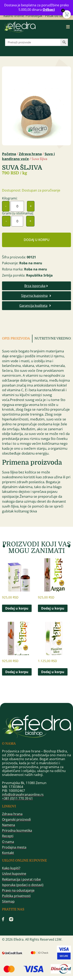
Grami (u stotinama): (18, 213)
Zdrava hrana (30, 153)
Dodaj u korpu (36, 240)
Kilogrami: (9, 198)
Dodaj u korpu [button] (16, 608)
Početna (9, 153)
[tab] (17, 339)
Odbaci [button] (49, 9)
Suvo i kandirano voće (28, 156)
